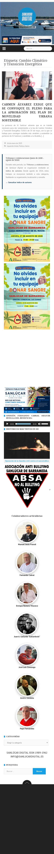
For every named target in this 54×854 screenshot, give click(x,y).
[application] (27, 424)
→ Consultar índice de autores (19, 182)
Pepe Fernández (27, 728)
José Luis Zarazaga (27, 667)
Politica (21, 146)
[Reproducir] (7, 424)
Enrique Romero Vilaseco (27, 606)
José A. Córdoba (27, 698)
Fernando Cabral (27, 575)
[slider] (45, 423)
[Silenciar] (39, 424)
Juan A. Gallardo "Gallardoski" (27, 636)
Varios (27, 146)
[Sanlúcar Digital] (27, 17)
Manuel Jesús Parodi (27, 544)
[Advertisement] (27, 358)
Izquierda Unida (12, 146)
